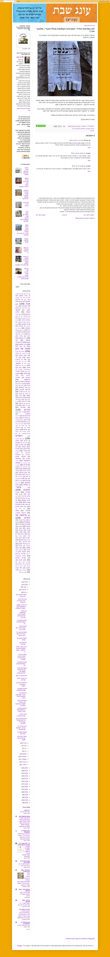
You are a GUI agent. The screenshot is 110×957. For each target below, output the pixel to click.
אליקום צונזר (18, 314)
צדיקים (17, 522)
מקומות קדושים (22, 468)
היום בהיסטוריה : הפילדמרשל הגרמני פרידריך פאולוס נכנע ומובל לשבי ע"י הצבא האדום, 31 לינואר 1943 (23, 914)
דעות (20, 367)
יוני (25, 748)
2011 (26, 582)
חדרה (20, 393)
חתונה (28, 412)
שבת (20, 545)
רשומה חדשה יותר (88, 215)
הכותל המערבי (19, 371)
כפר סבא (25, 442)
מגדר (25, 451)
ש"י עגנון (22, 544)
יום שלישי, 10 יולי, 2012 (78, 166)
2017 (26, 778)
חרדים (73, 128)
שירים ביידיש (20, 554)
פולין (25, 506)
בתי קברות (19, 342)
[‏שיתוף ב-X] (57, 126)
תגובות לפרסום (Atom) (82, 218)
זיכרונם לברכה (25, 389)
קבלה (28, 530)
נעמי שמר (27, 478)
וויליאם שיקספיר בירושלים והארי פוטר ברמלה (21, 710)
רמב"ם (28, 540)
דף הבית (64, 215)
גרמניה (21, 355)
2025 (26, 800)
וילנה (22, 385)
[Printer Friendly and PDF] (41, 126)
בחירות (21, 326)
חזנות (28, 397)
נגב (29, 474)
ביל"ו (28, 330)
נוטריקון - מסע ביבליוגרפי (25, 870)
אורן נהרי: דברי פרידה (25, 204)
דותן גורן (24, 361)
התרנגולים (20, 383)
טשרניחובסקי (26, 415)
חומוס (28, 395)
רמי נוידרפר (26, 541)
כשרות (17, 443)
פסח (17, 510)
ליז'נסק (89, 102)
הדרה (28, 371)
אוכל (28, 304)
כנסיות (17, 440)
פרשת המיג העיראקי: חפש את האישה (25, 171)
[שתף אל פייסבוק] (56, 126)
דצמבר (24, 764)
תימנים (28, 568)
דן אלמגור (19, 363)
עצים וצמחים (20, 504)
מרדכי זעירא (26, 470)
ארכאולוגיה (20, 322)
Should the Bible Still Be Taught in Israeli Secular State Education (26, 851)
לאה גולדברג (22, 445)
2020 (26, 786)
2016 (26, 776)
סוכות (17, 485)
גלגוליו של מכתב (19, 351)
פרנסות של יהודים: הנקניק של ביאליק (21, 684)
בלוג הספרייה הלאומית (25, 831)
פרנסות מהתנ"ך (20, 513)
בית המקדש (21, 330)
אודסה (20, 301)
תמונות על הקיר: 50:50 (25, 240)
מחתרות (17, 454)
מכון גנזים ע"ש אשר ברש (25, 861)
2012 (26, 584)
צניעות (28, 528)
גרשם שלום (26, 357)
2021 (26, 789)
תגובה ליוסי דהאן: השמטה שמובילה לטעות (25, 894)
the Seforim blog (24, 816)
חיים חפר (24, 401)
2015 (26, 773)
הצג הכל (28, 929)
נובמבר (24, 762)
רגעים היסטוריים (24, 909)
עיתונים (23, 498)
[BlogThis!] (59, 126)
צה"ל (19, 524)
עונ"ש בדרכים (26, 496)
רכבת (20, 538)
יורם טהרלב (19, 427)
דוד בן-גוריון (19, 359)
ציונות (28, 526)
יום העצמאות (24, 421)
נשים (21, 480)
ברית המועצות (22, 338)
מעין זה (17, 465)
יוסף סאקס (24, 425)
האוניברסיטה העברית (24, 369)
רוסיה (20, 536)
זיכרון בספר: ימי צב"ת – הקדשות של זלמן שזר (21, 727)
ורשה (16, 385)
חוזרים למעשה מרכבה (24, 925)
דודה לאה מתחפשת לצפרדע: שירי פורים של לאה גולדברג (22, 614)
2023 (26, 794)
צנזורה (20, 526)
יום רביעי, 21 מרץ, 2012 (76, 140)
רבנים (22, 534)
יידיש (25, 429)
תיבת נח (20, 566)
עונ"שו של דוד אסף (21, 675)
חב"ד (21, 391)
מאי (25, 746)
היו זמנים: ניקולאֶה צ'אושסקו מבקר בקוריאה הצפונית (21, 606)
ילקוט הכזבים (26, 431)
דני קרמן (27, 810)
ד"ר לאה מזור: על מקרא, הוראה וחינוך (23, 844)
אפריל (24, 743)
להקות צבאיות (25, 446)
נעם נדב (20, 476)
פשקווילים (26, 522)
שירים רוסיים (20, 558)
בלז (21, 332)
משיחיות (21, 472)
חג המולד (27, 393)
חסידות (23, 407)
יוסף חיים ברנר (19, 423)
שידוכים (21, 549)
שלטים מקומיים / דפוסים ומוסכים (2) (21, 663)
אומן (16, 304)
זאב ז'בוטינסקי (23, 387)
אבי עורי (28, 293)
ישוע (23, 438)
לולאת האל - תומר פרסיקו (24, 890)
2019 (26, 784)
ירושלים (19, 436)
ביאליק (27, 328)
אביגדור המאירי (19, 293)
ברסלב (28, 340)
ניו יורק (28, 476)
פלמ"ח (27, 510)
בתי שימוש (22, 344)
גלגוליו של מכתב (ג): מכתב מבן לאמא (22, 738)
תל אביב (18, 568)
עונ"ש (20, 494)
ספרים (28, 492)
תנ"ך (17, 570)
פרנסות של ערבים (24, 520)
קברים (21, 530)
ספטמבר (23, 756)
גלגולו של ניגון (22, 348)
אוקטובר (23, 759)
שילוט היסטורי (26, 551)
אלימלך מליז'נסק (80, 128)
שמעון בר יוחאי (26, 564)
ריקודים (28, 538)
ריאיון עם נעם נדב (25, 812)
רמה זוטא (21, 540)
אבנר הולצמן (23, 295)
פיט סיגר (22, 508)
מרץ (25, 592)
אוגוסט (24, 754)
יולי (25, 751)
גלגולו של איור (25, 346)
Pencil (92, 130)
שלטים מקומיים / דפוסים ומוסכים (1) (21, 622)
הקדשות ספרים (24, 381)
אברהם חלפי (26, 297)
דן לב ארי (23, 365)
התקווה (28, 383)
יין (19, 429)
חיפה (21, 403)
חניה (16, 405)
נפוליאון (19, 478)
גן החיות (24, 353)
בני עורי (22, 334)
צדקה (25, 524)
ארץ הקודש (26, 324)
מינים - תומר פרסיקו (26, 901)
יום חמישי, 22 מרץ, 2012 (78, 153)
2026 (26, 802)
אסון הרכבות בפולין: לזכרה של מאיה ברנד (21, 627)
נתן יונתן (17, 482)
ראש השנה (26, 532)
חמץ (29, 405)
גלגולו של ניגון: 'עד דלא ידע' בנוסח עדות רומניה (21, 633)
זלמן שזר (27, 391)
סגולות (25, 485)
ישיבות (17, 438)
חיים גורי (18, 399)
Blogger (19, 945)
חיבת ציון (21, 397)
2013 (26, 768)
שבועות (28, 545)
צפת (20, 528)
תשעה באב (24, 572)
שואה (28, 548)
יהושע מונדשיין (19, 420)
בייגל (19, 328)
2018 (26, 781)
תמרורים (24, 570)
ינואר (24, 587)
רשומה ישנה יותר (40, 215)
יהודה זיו (25, 418)
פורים (17, 506)
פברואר (24, 589)
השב (89, 147)
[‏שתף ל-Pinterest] (54, 126)
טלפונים (28, 414)
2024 (26, 797)
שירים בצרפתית (20, 556)
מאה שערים (19, 448)
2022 (26, 792)
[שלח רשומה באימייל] (64, 126)
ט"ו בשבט (20, 412)
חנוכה (23, 405)
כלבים (25, 440)
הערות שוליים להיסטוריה (25, 923)
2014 (26, 770)
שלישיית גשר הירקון (24, 562)
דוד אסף (19, 57)
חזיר (20, 395)
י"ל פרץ (17, 415)
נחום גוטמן (21, 474)
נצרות (28, 480)
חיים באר (27, 399)
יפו (16, 433)
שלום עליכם (22, 560)
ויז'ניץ (28, 385)
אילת (23, 308)
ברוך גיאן (19, 336)
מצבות (17, 467)
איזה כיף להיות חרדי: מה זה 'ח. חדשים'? (21, 600)
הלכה (25, 373)
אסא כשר (22, 318)
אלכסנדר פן (24, 316)
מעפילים (25, 467)
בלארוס (28, 332)
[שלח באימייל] (61, 126)
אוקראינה (87, 128)
